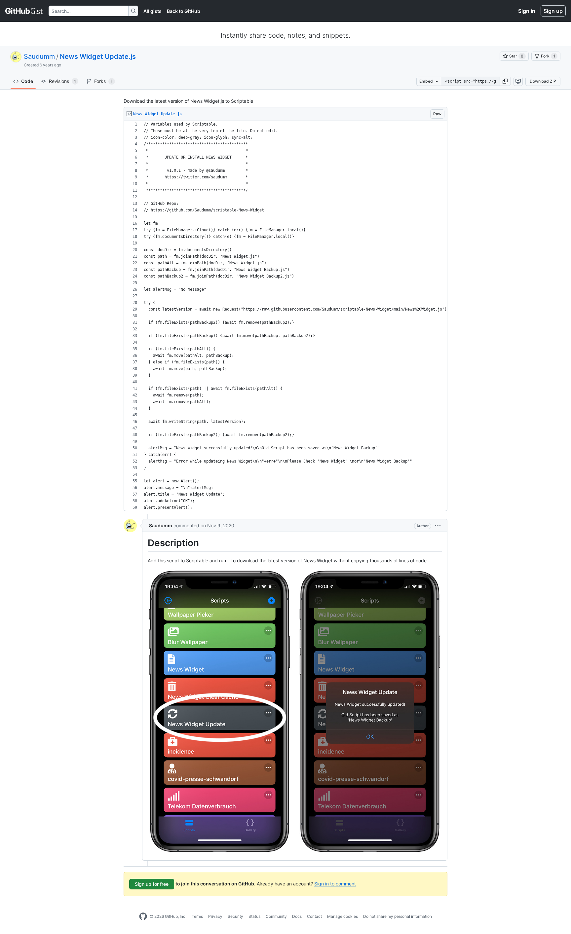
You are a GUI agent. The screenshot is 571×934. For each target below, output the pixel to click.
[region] (285, 316)
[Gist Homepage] (24, 11)
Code (27, 81)
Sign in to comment (335, 883)
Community (276, 916)
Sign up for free (152, 884)
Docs (297, 916)
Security (235, 916)
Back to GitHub (183, 11)
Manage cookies (342, 916)
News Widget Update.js (98, 56)
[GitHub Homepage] (143, 916)
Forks (103, 81)
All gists (152, 11)
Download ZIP (543, 81)
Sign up (553, 11)
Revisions (62, 81)
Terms (197, 916)
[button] (505, 81)
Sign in (526, 11)
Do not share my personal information (397, 916)
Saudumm (39, 56)
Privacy (215, 916)
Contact (314, 916)
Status (254, 916)
